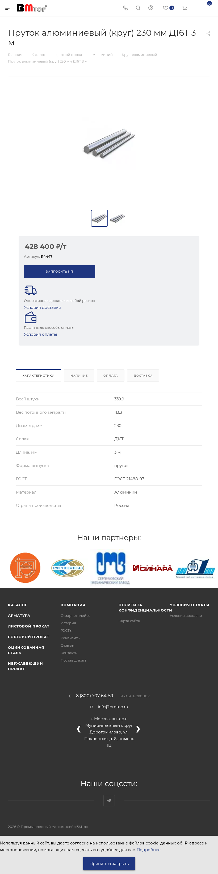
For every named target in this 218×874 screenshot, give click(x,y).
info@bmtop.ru (113, 706)
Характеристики (38, 375)
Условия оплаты (40, 334)
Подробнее (149, 849)
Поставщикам (73, 660)
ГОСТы (66, 630)
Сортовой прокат (28, 637)
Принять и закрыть (109, 863)
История (68, 623)
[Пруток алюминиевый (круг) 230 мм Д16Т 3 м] (109, 143)
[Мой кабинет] (150, 8)
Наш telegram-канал (109, 800)
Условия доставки (42, 307)
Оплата (110, 375)
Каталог (17, 605)
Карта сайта (129, 621)
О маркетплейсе (75, 615)
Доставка (143, 375)
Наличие (79, 375)
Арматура (19, 615)
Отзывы (67, 645)
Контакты (69, 653)
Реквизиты (70, 638)
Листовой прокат (28, 626)
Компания (73, 605)
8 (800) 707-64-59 (94, 696)
